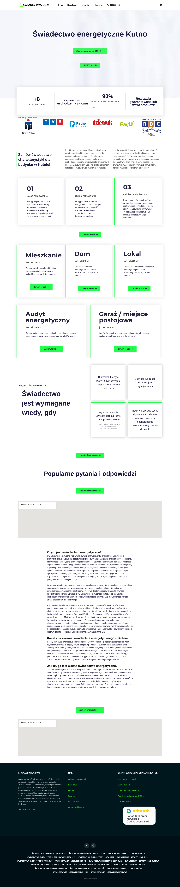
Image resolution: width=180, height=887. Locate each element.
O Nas (60, 5)
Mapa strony (73, 801)
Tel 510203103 (113, 5)
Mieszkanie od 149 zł (127, 779)
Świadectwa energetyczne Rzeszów (124, 868)
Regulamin (72, 784)
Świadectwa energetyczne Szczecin (70, 872)
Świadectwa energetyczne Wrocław (92, 865)
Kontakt (98, 5)
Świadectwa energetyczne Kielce (133, 857)
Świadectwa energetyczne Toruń (129, 865)
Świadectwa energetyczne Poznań (87, 868)
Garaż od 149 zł (124, 801)
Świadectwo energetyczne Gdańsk (49, 853)
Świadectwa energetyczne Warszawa (109, 872)
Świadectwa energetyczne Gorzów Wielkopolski (51, 857)
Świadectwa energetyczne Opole (51, 868)
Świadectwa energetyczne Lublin (105, 861)
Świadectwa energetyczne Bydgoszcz (126, 853)
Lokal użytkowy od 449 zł (128, 790)
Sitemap (71, 796)
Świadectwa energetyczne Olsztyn (142, 861)
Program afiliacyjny (76, 807)
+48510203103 (28, 809)
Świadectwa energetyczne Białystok (87, 853)
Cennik (85, 5)
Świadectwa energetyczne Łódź (70, 861)
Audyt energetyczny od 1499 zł (131, 796)
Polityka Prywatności (77, 779)
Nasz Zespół (72, 5)
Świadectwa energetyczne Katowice (96, 857)
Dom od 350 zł (124, 784)
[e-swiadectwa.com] (34, 5)
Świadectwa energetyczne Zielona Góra (51, 865)
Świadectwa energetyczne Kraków (34, 861)
